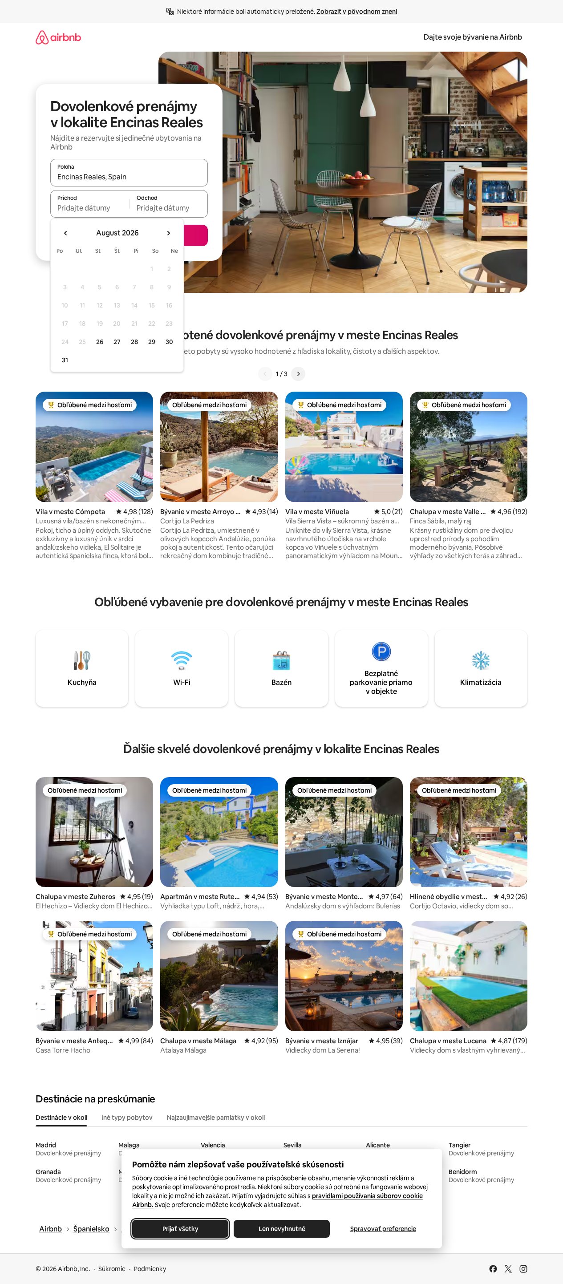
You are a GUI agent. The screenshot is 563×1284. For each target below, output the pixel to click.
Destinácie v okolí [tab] (61, 1118)
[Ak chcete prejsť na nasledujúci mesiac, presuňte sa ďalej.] (168, 233)
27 (117, 342)
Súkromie (112, 1269)
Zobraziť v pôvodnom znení (356, 12)
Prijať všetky (180, 1229)
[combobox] (129, 176)
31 (65, 360)
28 (134, 342)
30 (169, 342)
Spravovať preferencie (383, 1229)
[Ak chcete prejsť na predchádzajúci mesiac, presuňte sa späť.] (66, 233)
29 (151, 342)
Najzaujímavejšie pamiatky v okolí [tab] (216, 1118)
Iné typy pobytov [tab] (127, 1118)
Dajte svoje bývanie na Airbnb (473, 37)
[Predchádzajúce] (265, 374)
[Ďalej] (298, 374)
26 (99, 342)
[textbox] (89, 208)
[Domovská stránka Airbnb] (58, 37)
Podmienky (150, 1269)
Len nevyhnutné (281, 1229)
